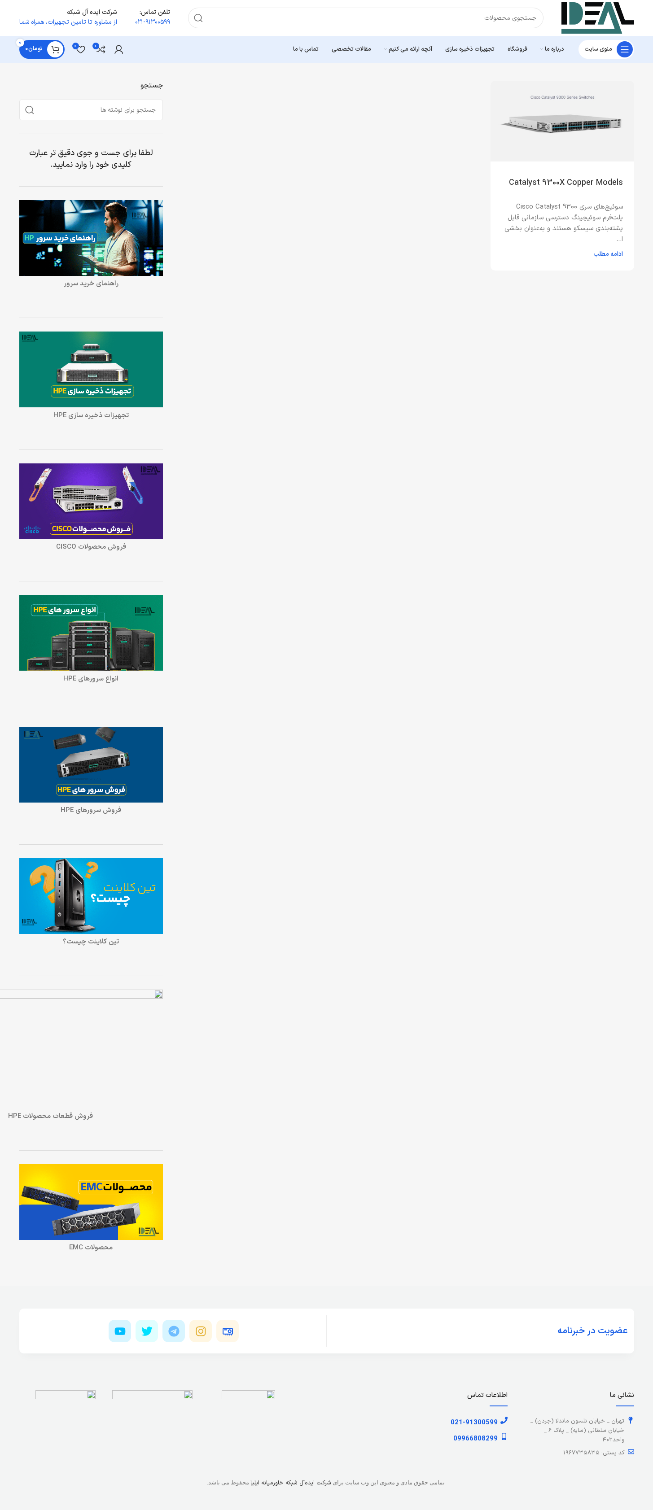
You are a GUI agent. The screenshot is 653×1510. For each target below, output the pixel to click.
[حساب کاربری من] (119, 49)
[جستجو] (198, 18)
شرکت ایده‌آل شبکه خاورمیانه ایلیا (290, 1483)
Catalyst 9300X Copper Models (566, 183)
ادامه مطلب (608, 254)
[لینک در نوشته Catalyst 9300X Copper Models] (562, 121)
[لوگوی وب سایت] (597, 18)
